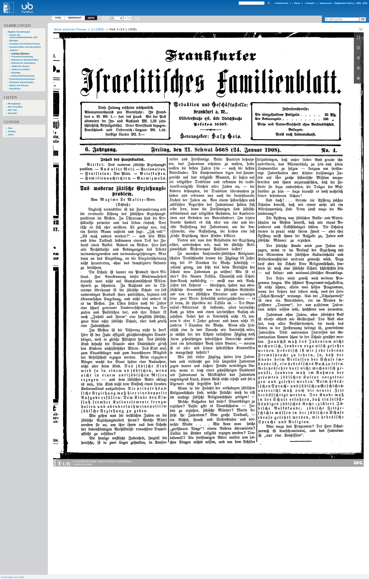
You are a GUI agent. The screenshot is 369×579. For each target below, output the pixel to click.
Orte (10, 128)
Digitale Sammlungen (19, 32)
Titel (58, 17)
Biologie (14, 40)
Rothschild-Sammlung (22, 76)
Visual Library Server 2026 (12, 577)
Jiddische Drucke (20, 66)
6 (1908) (98, 29)
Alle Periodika (15, 107)
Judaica (14, 50)
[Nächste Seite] (125, 18)
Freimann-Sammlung (22, 56)
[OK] (268, 3)
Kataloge (15, 72)
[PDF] (359, 68)
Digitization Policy (344, 3)
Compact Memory (20, 53)
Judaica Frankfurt (20, 69)
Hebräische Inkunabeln (23, 63)
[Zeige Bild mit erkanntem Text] (137, 18)
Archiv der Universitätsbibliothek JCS (23, 36)
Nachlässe (15, 88)
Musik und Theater (19, 85)
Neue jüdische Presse (70, 29)
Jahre (11, 134)
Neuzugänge (14, 103)
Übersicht (75, 17)
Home (297, 3)
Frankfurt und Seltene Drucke (25, 44)
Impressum (326, 3)
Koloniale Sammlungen (22, 82)
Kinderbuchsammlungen (22, 79)
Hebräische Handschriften (24, 60)
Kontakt (310, 3)
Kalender (12, 113)
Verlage (12, 131)
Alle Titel (12, 110)
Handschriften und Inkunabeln (25, 47)
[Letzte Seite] (130, 18)
